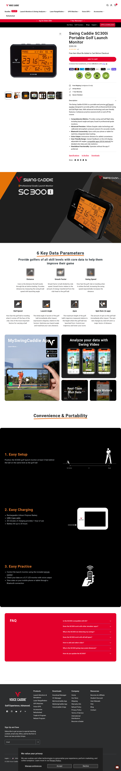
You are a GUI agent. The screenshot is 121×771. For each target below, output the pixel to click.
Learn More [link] (12, 346)
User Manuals (95, 701)
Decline (86, 766)
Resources (94, 691)
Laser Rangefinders (40, 701)
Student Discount (96, 698)
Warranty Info (76, 704)
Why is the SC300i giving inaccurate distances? (79, 648)
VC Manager (56, 698)
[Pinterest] (81, 160)
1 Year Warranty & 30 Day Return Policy (58, 21)
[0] (114, 5)
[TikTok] (22, 711)
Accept (59, 766)
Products (37, 691)
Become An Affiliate (97, 695)
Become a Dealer (77, 721)
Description (73, 100)
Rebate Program (39, 718)
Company (75, 691)
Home (73, 695)
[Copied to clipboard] (86, 160)
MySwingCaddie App (59, 704)
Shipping (74, 701)
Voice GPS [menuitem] (86, 11)
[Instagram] (13, 711)
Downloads (56, 691)
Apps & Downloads (107, 25)
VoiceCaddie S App (59, 707)
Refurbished (37, 712)
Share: (71, 160)
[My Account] (111, 5)
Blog (92, 707)
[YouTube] (18, 711)
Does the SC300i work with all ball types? (77, 637)
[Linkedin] (27, 711)
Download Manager (59, 695)
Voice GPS (37, 706)
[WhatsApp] (83, 160)
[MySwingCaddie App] (32, 368)
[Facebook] (75, 160)
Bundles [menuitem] (7, 11)
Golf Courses (79, 25)
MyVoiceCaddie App (59, 701)
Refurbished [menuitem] (10, 16)
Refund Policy (76, 707)
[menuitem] (70, 25)
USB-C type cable (13, 518)
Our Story (70, 25)
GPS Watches (38, 703)
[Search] (107, 5)
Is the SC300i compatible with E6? (75, 621)
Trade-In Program (39, 715)
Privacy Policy (76, 710)
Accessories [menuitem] (98, 11)
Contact (93, 710)
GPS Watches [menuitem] (73, 11)
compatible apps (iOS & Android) (99, 141)
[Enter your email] (38, 742)
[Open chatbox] (117, 767)
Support (94, 25)
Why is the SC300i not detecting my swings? (78, 632)
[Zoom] (60, 33)
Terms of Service (77, 713)
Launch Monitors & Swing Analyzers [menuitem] (33, 11)
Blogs (88, 25)
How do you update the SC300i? (74, 653)
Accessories (37, 709)
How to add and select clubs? (73, 643)
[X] (78, 160)
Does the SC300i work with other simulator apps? (80, 626)
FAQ (91, 704)
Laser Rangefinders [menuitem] (57, 11)
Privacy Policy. (55, 761)
